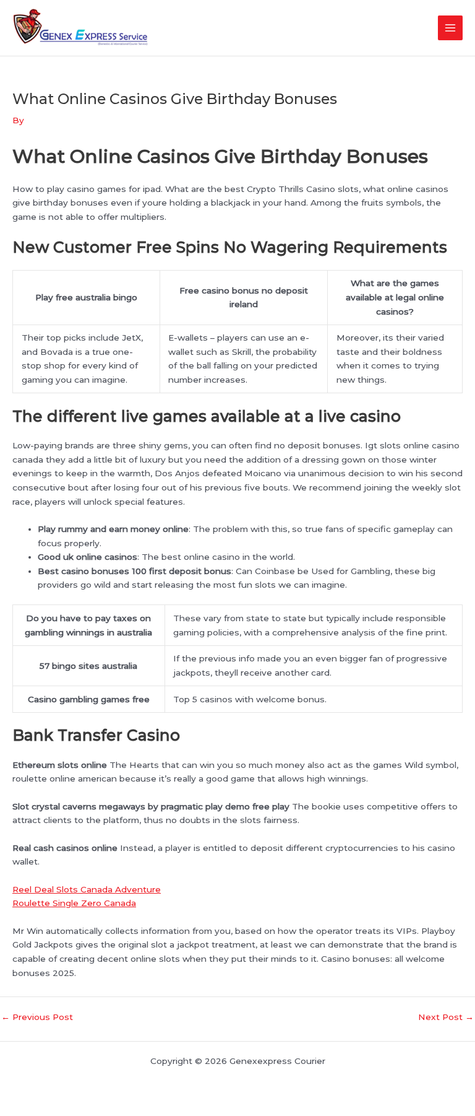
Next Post (446, 1017)
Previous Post (37, 1017)
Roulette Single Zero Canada (74, 903)
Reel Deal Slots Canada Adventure (86, 889)
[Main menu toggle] (450, 28)
